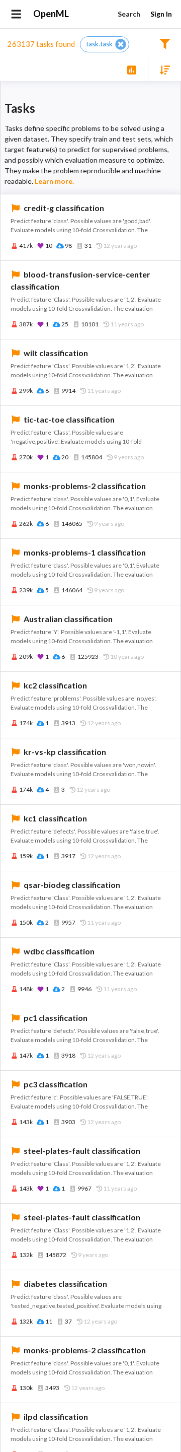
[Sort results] (162, 69)
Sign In (161, 14)
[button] (104, 44)
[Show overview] (131, 69)
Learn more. (54, 181)
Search (129, 14)
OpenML (51, 13)
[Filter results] (164, 43)
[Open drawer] (16, 14)
